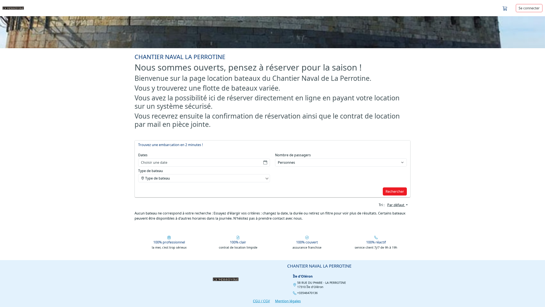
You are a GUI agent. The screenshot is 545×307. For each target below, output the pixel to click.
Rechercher (395, 191)
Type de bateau (150, 170)
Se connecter (529, 8)
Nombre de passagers (293, 155)
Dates (143, 155)
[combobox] (204, 178)
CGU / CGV (261, 301)
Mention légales (288, 301)
